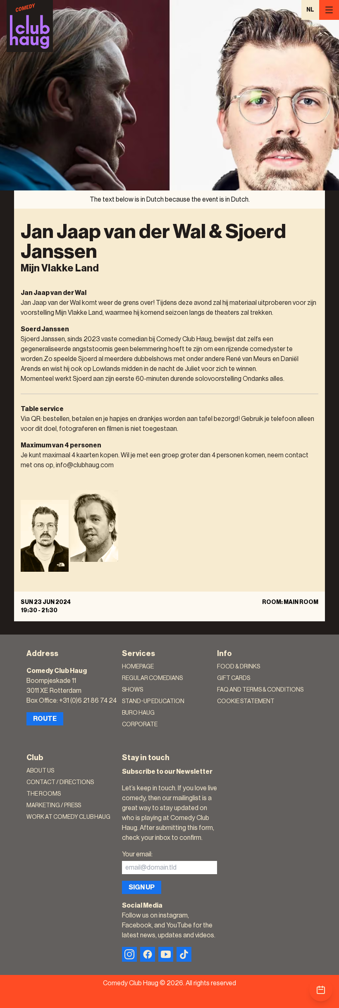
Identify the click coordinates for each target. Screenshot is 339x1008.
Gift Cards (233, 678)
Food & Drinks (238, 667)
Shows (132, 690)
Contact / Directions (60, 782)
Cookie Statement (246, 701)
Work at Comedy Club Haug (68, 817)
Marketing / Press (53, 805)
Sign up (142, 887)
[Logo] (30, 26)
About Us (40, 771)
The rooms (43, 794)
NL (310, 10)
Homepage (138, 667)
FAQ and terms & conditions (260, 690)
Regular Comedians (152, 678)
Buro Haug (138, 713)
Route (45, 719)
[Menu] (329, 10)
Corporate (140, 724)
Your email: (137, 854)
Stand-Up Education (153, 701)
